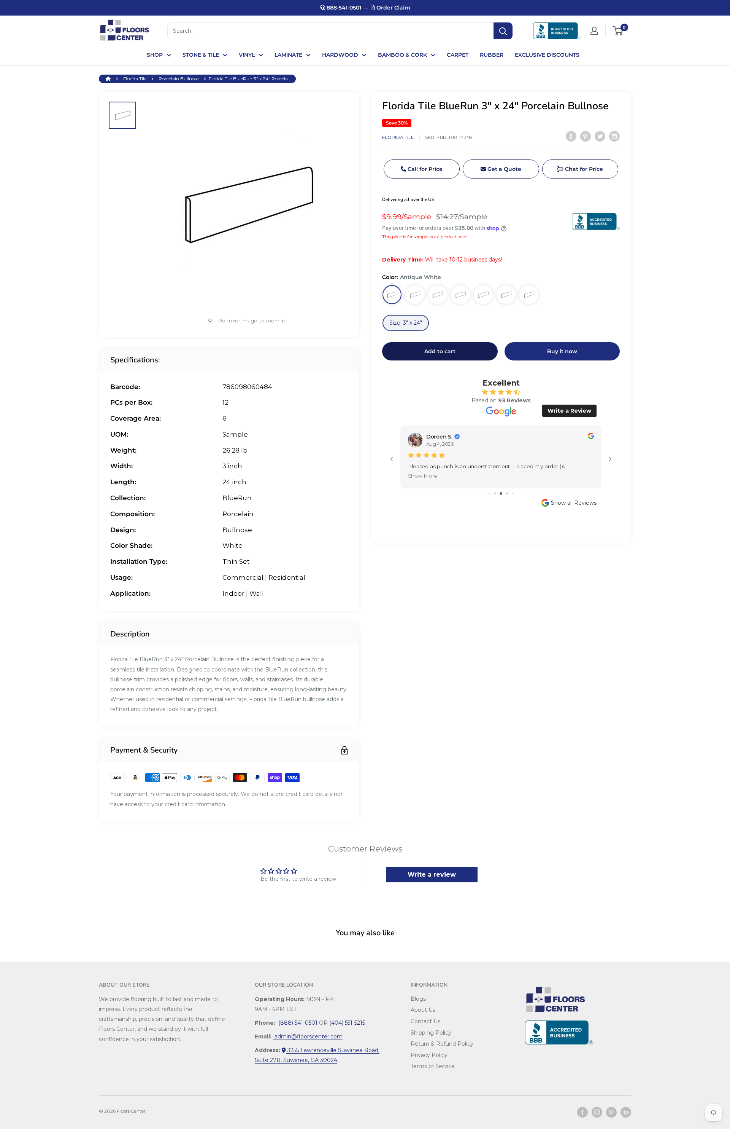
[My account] (594, 31)
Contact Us (425, 1021)
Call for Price (424, 169)
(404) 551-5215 (347, 1022)
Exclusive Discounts (547, 54)
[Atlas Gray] (437, 294)
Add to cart (439, 351)
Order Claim (392, 7)
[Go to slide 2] (495, 493)
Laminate (288, 54)
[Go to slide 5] (512, 493)
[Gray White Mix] (506, 294)
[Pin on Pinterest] (585, 136)
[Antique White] (392, 294)
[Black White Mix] (528, 294)
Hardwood (340, 54)
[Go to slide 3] (501, 493)
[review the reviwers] (591, 437)
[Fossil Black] (460, 294)
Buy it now (562, 351)
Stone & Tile (200, 54)
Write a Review (569, 410)
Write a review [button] (432, 874)
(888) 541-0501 (297, 1022)
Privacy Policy (429, 1055)
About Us (423, 1009)
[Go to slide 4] (507, 493)
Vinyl (247, 54)
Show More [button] (423, 476)
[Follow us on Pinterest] (611, 1112)
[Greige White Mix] (483, 294)
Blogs (418, 998)
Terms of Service (433, 1066)
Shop (155, 54)
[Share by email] (614, 136)
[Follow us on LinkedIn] (625, 1112)
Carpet (457, 54)
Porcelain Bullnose (179, 78)
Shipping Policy (431, 1032)
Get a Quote (503, 169)
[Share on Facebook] (571, 136)
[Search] (503, 30)
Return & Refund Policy (442, 1043)
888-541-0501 (343, 7)
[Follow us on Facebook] (582, 1112)
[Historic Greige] (414, 294)
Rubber (491, 54)
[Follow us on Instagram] (597, 1112)
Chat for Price (583, 169)
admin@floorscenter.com (308, 1036)
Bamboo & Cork (402, 54)
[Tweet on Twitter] (600, 136)
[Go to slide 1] (489, 493)
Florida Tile (134, 78)
